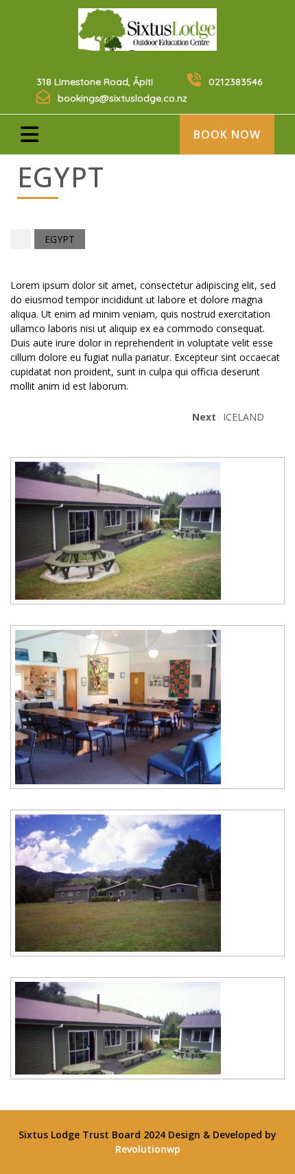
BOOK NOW (227, 134)
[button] (45, 132)
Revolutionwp (147, 1148)
